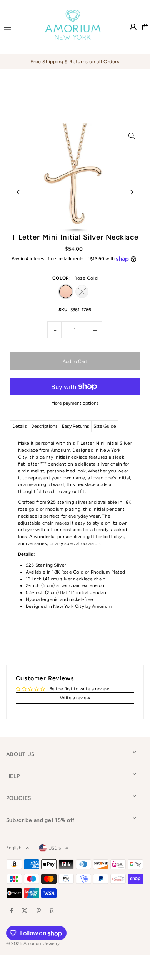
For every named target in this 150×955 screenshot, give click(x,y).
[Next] (131, 192)
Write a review (75, 697)
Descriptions (44, 426)
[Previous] (18, 192)
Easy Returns (75, 426)
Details (19, 426)
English (14, 847)
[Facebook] (11, 911)
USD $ (54, 848)
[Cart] (145, 27)
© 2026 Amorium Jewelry (33, 943)
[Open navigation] (17, 26)
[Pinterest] (39, 911)
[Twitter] (25, 911)
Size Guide (104, 426)
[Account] (133, 27)
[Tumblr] (52, 911)
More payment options (75, 403)
